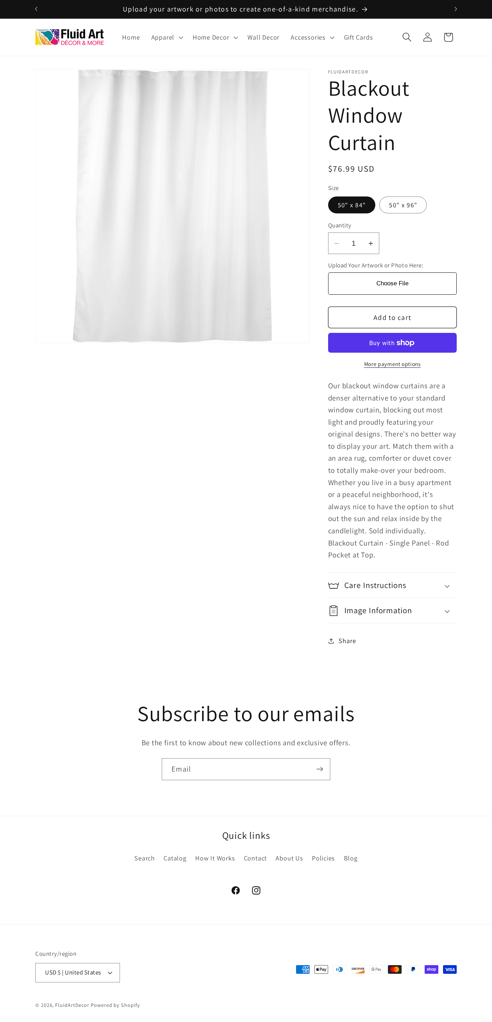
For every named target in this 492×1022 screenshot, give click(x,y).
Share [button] (347, 640)
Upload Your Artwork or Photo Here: (376, 265)
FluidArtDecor (72, 1004)
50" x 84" (352, 205)
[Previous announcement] (36, 9)
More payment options (392, 363)
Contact (255, 858)
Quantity (340, 225)
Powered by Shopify (115, 1004)
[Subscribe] (319, 769)
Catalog (175, 858)
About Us (289, 858)
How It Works (215, 858)
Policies (323, 858)
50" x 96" (403, 205)
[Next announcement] (456, 9)
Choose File (392, 283)
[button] (166, 37)
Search (144, 858)
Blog (351, 858)
